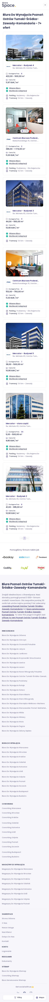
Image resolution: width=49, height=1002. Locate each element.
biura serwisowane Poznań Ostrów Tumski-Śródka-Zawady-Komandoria (23, 612)
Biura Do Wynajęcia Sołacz (13, 690)
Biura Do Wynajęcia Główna (14, 635)
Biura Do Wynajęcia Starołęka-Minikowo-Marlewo (23, 703)
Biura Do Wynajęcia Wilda (13, 712)
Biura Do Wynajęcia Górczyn (14, 640)
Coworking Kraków (10, 817)
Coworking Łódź (9, 832)
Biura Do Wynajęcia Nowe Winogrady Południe (22, 672)
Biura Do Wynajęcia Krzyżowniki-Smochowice (21, 658)
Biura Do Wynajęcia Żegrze (13, 726)
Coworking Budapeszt (11, 852)
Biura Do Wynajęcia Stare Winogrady (18, 699)
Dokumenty (7, 961)
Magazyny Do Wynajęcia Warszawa (17, 869)
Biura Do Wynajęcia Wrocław (14, 752)
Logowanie (6, 951)
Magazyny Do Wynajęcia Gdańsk (16, 883)
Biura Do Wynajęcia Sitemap (14, 971)
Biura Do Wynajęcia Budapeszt (15, 791)
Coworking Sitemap (10, 975)
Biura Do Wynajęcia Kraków (14, 756)
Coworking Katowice (11, 827)
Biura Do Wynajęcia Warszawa (15, 747)
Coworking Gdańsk (10, 823)
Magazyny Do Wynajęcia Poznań (16, 903)
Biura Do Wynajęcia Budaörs (14, 796)
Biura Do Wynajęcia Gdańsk (14, 762)
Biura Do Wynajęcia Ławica (13, 662)
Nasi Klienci (7, 932)
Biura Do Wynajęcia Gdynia (13, 777)
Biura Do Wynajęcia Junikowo (14, 653)
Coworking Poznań (10, 842)
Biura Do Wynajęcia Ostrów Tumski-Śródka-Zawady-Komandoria (24, 676)
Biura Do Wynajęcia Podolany (14, 681)
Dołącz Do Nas (8, 937)
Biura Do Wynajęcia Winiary (13, 717)
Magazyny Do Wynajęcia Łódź (14, 893)
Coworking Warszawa (11, 808)
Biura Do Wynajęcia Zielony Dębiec (17, 731)
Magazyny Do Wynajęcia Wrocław (16, 873)
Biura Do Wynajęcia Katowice (14, 767)
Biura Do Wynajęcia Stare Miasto (16, 694)
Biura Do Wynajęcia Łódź (12, 771)
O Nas (4, 923)
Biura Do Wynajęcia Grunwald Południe (18, 644)
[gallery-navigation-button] (9, 120)
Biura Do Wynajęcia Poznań (13, 781)
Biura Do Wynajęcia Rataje (13, 685)
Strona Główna (8, 918)
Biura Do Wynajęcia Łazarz (13, 667)
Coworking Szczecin (10, 846)
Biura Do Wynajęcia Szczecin (14, 786)
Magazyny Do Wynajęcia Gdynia (16, 899)
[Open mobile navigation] (45, 5)
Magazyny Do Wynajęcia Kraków (16, 879)
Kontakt (5, 941)
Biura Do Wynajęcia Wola (13, 722)
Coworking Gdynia (10, 837)
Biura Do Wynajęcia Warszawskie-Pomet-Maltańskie (24, 708)
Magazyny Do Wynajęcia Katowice (17, 889)
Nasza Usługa (8, 927)
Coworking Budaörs (10, 857)
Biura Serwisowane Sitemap (14, 980)
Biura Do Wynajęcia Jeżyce (13, 649)
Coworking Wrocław (11, 813)
